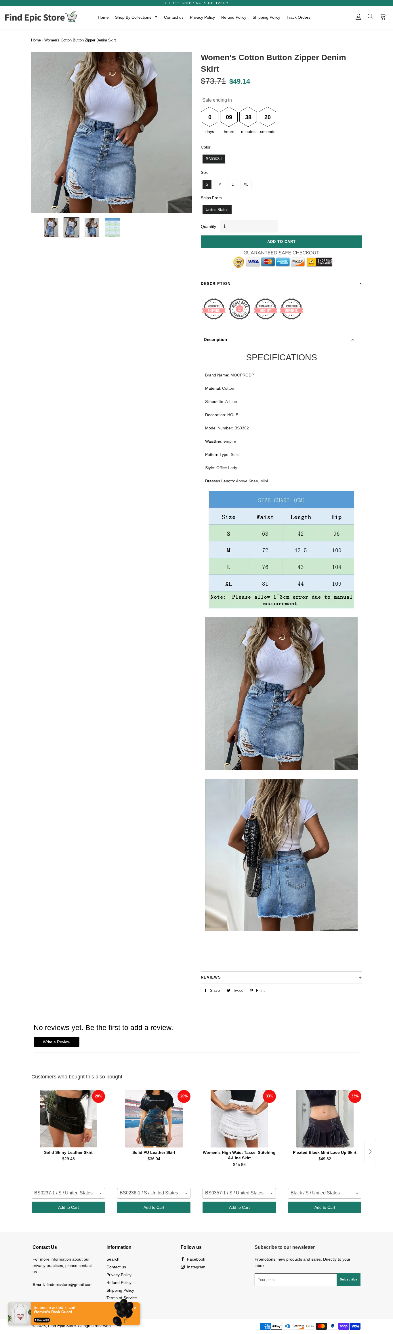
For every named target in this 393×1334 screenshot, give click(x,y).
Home (103, 17)
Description (215, 339)
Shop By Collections (133, 17)
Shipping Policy (266, 17)
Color (206, 147)
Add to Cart (68, 1207)
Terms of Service (121, 1297)
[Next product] (370, 1151)
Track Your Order (122, 1305)
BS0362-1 (214, 159)
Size (205, 172)
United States (217, 210)
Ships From (211, 197)
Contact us (174, 17)
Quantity (208, 226)
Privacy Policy (202, 17)
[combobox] (68, 1193)
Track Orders (298, 17)
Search (112, 1259)
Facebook (195, 1259)
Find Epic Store (62, 1325)
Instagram (195, 1267)
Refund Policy (233, 17)
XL (246, 184)
